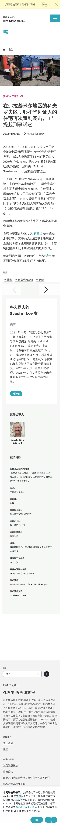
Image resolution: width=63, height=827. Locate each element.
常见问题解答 (10, 765)
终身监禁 (8, 771)
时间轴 (16, 393)
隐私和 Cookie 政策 (26, 807)
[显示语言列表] (46, 4)
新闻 (11, 49)
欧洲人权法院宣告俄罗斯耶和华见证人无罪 (26, 777)
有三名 (38, 233)
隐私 (5, 749)
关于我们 (8, 743)
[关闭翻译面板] (56, 4)
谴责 (48, 256)
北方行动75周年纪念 (14, 783)
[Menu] (55, 18)
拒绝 (51, 820)
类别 (8, 673)
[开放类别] (46, 674)
